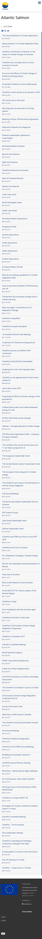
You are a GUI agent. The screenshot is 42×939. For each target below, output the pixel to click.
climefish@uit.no (27, 904)
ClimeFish (3, 920)
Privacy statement (27, 911)
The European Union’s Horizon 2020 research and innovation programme (29, 890)
